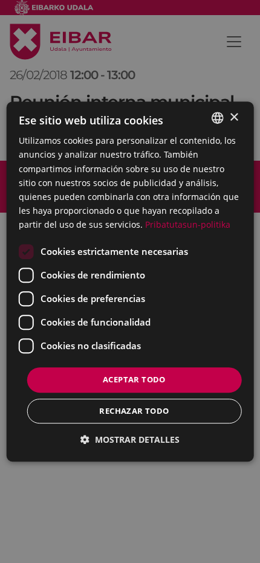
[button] (130, 439)
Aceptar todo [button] (134, 379)
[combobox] (217, 118)
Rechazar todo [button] (134, 410)
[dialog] (130, 281)
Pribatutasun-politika (187, 224)
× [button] (233, 117)
